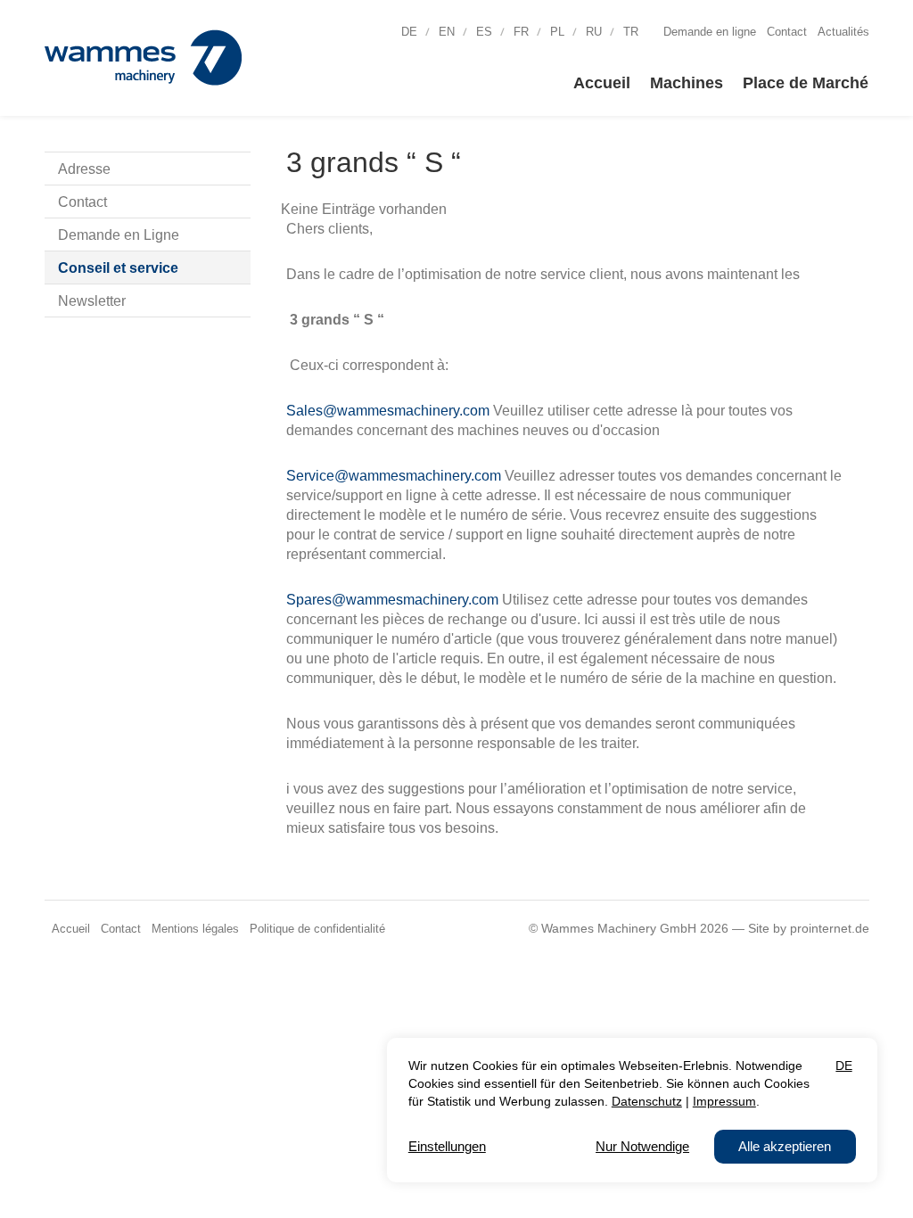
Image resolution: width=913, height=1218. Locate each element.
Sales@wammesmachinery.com (389, 410)
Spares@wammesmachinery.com (394, 599)
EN (447, 32)
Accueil (601, 83)
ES (484, 32)
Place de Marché (805, 83)
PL (557, 32)
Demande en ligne (709, 32)
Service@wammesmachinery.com (395, 475)
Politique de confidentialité (317, 929)
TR (630, 32)
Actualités (843, 32)
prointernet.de (829, 928)
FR (521, 32)
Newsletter (92, 301)
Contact (787, 32)
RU (594, 32)
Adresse (84, 169)
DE (409, 32)
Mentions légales (195, 929)
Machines (686, 83)
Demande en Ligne (118, 235)
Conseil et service (118, 268)
